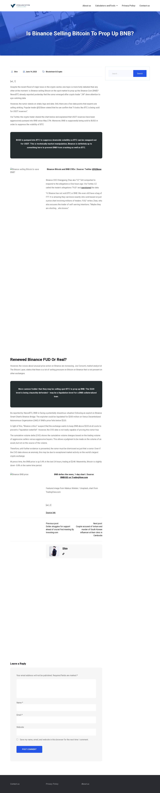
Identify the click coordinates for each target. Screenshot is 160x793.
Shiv (16, 72)
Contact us (145, 5)
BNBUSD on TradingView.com (74, 477)
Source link (51, 512)
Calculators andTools (105, 5)
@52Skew (96, 169)
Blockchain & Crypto (54, 72)
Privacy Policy (128, 5)
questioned (86, 187)
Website (20, 727)
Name (19, 702)
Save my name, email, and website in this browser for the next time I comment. (54, 739)
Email (19, 715)
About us (87, 5)
